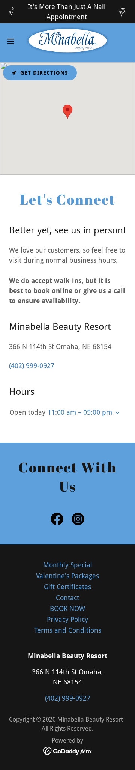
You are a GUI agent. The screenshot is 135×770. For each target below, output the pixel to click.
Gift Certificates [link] (67, 587)
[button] (12, 41)
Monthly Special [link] (67, 565)
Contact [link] (67, 598)
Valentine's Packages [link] (67, 576)
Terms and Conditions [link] (67, 630)
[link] (68, 41)
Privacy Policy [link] (67, 619)
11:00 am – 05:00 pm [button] (80, 412)
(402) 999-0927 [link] (31, 366)
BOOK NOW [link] (67, 608)
